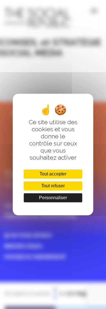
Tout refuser (53, 185)
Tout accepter (53, 173)
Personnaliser (53, 197)
